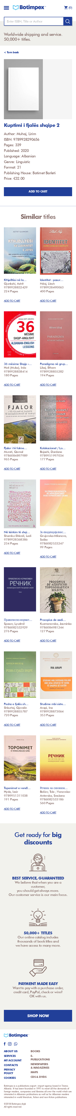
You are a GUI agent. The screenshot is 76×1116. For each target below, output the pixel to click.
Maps (34, 1072)
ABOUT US (11, 1051)
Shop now (38, 1015)
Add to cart (38, 191)
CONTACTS (11, 1065)
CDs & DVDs (38, 1076)
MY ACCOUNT (12, 1060)
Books (35, 1051)
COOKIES (10, 1077)
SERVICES (10, 1055)
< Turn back (11, 52)
